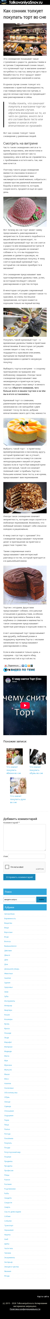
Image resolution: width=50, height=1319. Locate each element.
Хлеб (6, 1239)
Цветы (6, 1244)
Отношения (9, 1111)
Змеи (6, 992)
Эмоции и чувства (11, 1267)
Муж (6, 1060)
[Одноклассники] (28, 665)
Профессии (8, 1170)
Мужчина (8, 1065)
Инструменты (9, 1001)
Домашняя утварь (11, 969)
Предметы (8, 1161)
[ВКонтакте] (23, 665)
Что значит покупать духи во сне (18, 799)
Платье (7, 1129)
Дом (6, 964)
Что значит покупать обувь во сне (36, 769)
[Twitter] (25, 665)
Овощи (7, 1102)
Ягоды (7, 1276)
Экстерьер (8, 1262)
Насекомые (8, 1088)
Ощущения (8, 1115)
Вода (6, 937)
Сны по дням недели (12, 1212)
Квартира (8, 1010)
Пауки (6, 1120)
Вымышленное (10, 946)
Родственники (10, 1189)
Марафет (8, 1042)
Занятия (7, 978)
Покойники (8, 1138)
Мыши (7, 1074)
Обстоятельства (10, 1092)
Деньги (7, 955)
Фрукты (7, 1234)
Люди (6, 1037)
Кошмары (8, 1019)
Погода (7, 1134)
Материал (8, 1047)
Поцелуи (7, 1157)
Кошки (7, 1015)
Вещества (8, 923)
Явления (7, 1271)
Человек (7, 1253)
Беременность (10, 918)
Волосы (7, 941)
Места (6, 1056)
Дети (6, 960)
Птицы (6, 1175)
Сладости (8, 1202)
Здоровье (8, 987)
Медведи (8, 1051)
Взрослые (8, 932)
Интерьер (8, 1005)
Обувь (7, 1097)
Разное (7, 1179)
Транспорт (8, 1225)
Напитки (7, 1083)
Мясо (6, 1079)
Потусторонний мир (12, 1152)
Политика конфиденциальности (25, 1309)
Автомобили (9, 914)
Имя (5, 856)
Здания (7, 982)
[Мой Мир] (31, 665)
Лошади (7, 1033)
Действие (8, 950)
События (8, 1221)
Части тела (8, 1248)
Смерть (7, 1207)
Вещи (6, 927)
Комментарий (11, 822)
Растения (8, 1184)
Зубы (6, 996)
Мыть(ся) (8, 1070)
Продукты (8, 1166)
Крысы (7, 1028)
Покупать (8, 1143)
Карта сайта (43, 1296)
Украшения (8, 1230)
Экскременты (9, 1257)
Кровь (6, 1024)
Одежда (7, 1106)
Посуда (7, 1147)
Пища (6, 1125)
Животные (8, 973)
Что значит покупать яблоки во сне (14, 769)
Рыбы (6, 1193)
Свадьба (8, 1198)
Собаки (7, 1216)
